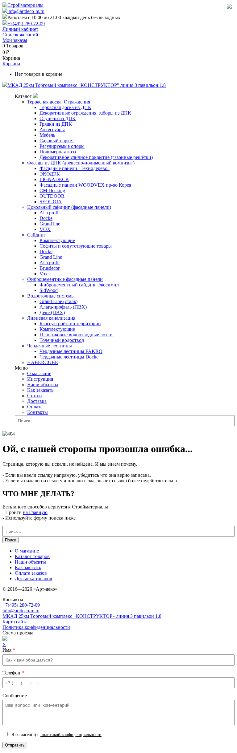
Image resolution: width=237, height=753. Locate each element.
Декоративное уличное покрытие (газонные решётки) (96, 157)
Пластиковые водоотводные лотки (76, 334)
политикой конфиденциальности (71, 734)
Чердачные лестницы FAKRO (71, 351)
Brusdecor (50, 268)
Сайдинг (36, 234)
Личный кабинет (20, 29)
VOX (45, 229)
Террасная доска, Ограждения (58, 101)
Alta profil (50, 212)
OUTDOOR (52, 196)
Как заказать (40, 390)
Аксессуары (52, 129)
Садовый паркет (57, 140)
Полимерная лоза (58, 151)
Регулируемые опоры (62, 146)
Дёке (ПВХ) (52, 312)
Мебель (47, 135)
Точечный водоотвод (62, 340)
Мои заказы (14, 40)
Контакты (37, 412)
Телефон (13, 672)
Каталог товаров (32, 556)
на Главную (35, 512)
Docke (46, 218)
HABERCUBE (42, 362)
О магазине (39, 373)
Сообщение (14, 695)
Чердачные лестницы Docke (69, 356)
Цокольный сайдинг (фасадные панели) (69, 207)
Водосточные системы (51, 295)
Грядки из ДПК (56, 124)
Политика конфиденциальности (36, 627)
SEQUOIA (51, 201)
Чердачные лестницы (49, 345)
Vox (44, 273)
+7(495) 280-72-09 (26, 23)
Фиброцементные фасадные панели (65, 279)
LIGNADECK (54, 179)
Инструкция (40, 379)
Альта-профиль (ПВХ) (63, 307)
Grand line (50, 223)
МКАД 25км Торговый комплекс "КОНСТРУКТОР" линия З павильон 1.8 (86, 85)
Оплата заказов (31, 573)
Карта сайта (14, 621)
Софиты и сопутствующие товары (76, 246)
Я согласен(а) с (56, 734)
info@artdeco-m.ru (25, 11)
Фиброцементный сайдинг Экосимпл (79, 284)
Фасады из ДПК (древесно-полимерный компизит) (81, 162)
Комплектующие (57, 240)
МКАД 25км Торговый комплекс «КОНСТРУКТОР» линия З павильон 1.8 (81, 616)
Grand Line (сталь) (58, 301)
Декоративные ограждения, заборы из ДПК (85, 112)
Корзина (11, 63)
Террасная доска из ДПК (65, 107)
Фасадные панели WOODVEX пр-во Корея (85, 185)
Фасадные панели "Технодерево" (75, 168)
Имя (8, 650)
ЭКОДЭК (50, 173)
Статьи (34, 395)
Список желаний (20, 34)
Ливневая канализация (51, 318)
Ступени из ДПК (58, 118)
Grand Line (51, 257)
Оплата (35, 406)
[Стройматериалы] (23, 5)
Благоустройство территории (70, 323)
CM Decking (52, 190)
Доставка (37, 401)
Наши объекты (42, 384)
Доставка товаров (33, 578)
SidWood (49, 290)
